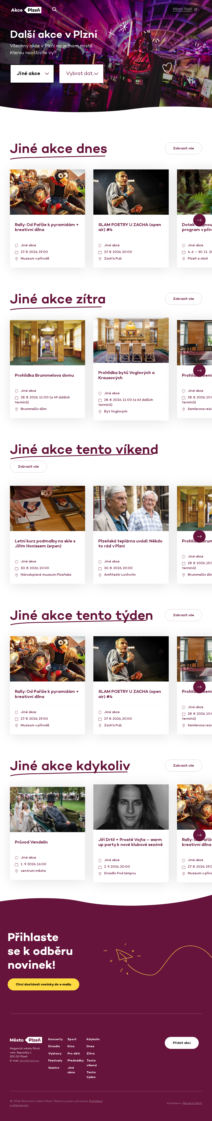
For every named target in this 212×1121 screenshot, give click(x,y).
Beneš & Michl (192, 1103)
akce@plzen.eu (29, 1060)
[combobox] (32, 73)
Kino (71, 1046)
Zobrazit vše (183, 148)
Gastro (53, 1068)
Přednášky (75, 1060)
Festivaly (55, 1060)
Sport (72, 1039)
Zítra (91, 1053)
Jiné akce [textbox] (28, 73)
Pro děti (73, 1053)
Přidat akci (182, 1043)
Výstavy (54, 1053)
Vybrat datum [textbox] (83, 73)
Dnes (90, 1046)
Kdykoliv (93, 1039)
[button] (53, 9)
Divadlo (54, 1046)
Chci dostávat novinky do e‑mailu (43, 984)
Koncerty (55, 1039)
